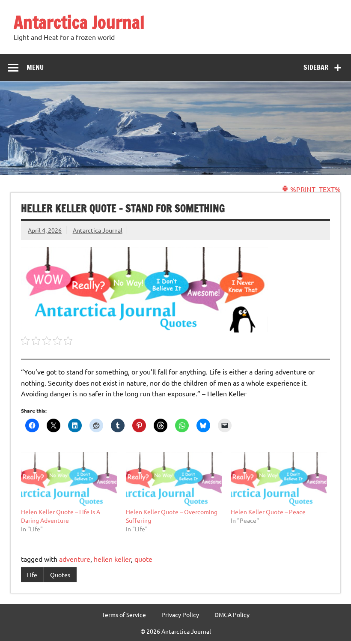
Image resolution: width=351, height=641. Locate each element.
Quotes (60, 574)
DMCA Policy (232, 614)
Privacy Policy (180, 614)
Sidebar (315, 67)
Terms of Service (124, 614)
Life (32, 574)
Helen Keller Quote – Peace (268, 511)
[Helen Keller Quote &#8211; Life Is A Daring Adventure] (69, 479)
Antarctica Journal (79, 22)
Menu (35, 67)
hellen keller (112, 558)
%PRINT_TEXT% (315, 189)
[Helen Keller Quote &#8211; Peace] (279, 479)
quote (143, 558)
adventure (74, 558)
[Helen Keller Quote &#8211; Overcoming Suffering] (174, 479)
